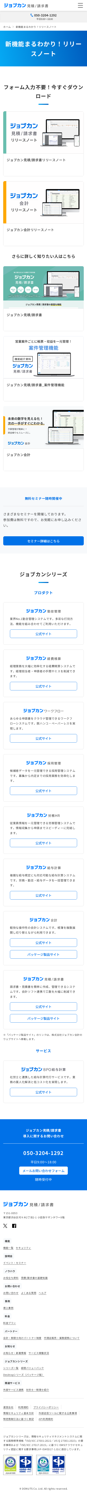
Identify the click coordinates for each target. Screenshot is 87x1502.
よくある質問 (28, 1292)
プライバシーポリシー (46, 1407)
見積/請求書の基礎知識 (34, 1277)
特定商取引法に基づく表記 (18, 1419)
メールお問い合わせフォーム (43, 1170)
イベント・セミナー (14, 1262)
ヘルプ (42, 1292)
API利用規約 (46, 1419)
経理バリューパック (32, 1368)
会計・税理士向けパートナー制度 (22, 1338)
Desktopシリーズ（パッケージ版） (23, 1374)
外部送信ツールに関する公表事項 (58, 1413)
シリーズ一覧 (11, 1368)
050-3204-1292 (45, 15)
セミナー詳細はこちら (43, 541)
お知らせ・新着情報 (14, 1353)
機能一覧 (8, 1247)
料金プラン (9, 1323)
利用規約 (23, 1407)
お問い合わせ (11, 1292)
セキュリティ (23, 1247)
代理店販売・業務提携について (62, 1338)
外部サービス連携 (13, 1389)
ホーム (7, 26)
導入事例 (8, 1308)
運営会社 (8, 1407)
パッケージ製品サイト (43, 954)
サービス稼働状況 (39, 1353)
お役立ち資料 (11, 1277)
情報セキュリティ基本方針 (18, 1413)
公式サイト (43, 633)
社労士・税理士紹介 (37, 1389)
